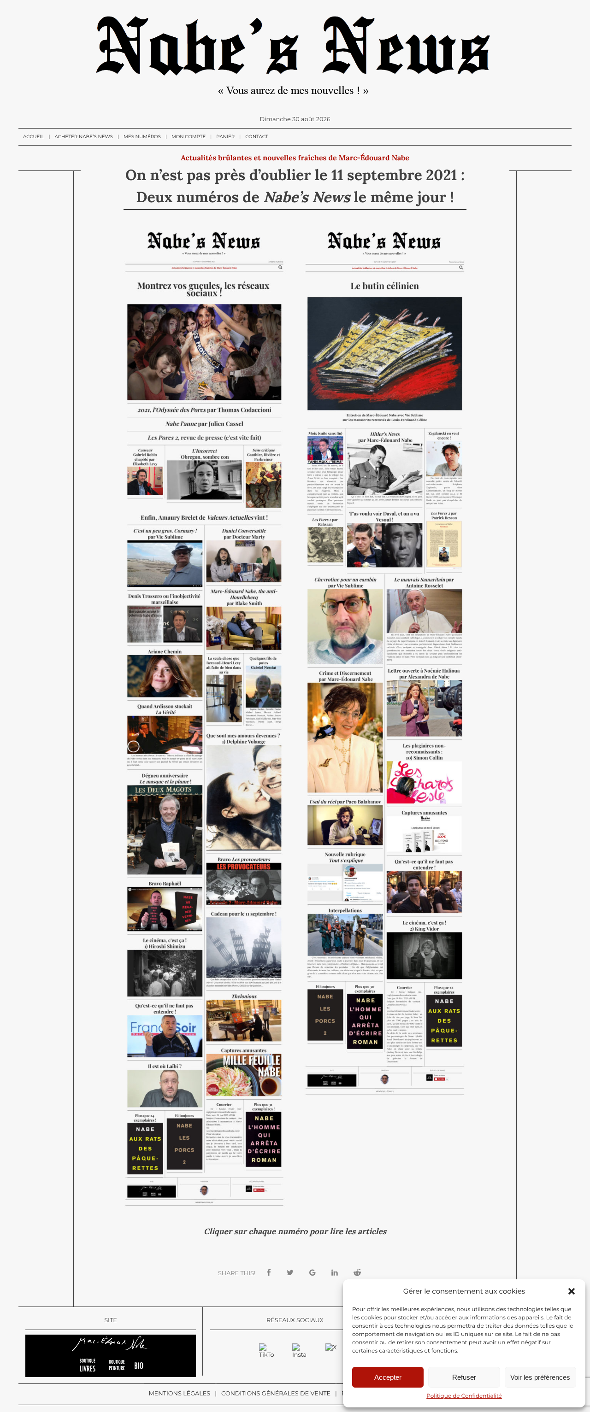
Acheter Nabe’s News (83, 137)
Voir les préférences (540, 1377)
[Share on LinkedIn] (334, 1273)
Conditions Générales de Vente (275, 1393)
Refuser (464, 1377)
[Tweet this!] (290, 1273)
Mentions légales (179, 1393)
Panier (225, 137)
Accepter (387, 1377)
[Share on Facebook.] (269, 1273)
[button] (571, 1291)
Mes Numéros (142, 137)
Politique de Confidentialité (464, 1396)
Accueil (33, 137)
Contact (256, 137)
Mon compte (188, 137)
